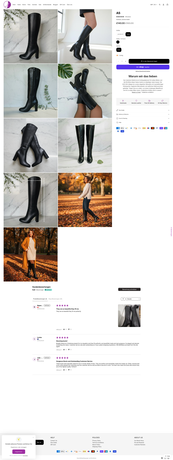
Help (120, 122)
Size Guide (121, 110)
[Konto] (163, 5)
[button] (129, 315)
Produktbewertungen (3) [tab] (40, 299)
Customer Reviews (139, 444)
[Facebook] (162, 458)
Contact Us (53, 440)
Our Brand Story (139, 440)
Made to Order (136, 92)
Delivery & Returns (123, 114)
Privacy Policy (96, 440)
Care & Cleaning (123, 118)
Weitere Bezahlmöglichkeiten (143, 71)
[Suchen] (160, 5)
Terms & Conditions (98, 442)
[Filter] (123, 298)
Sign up (39, 442)
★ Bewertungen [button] (171, 231)
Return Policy (96, 444)
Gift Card (53, 444)
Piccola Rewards (139, 442)
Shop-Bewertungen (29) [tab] (55, 299)
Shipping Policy (96, 446)
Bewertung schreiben (129, 289)
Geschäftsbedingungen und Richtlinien (86, 458)
